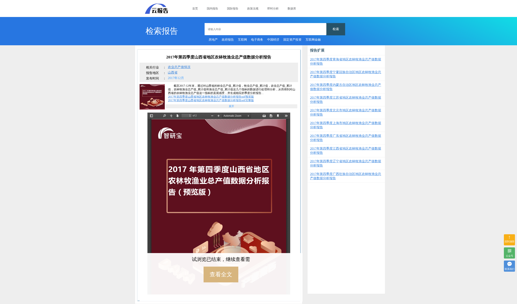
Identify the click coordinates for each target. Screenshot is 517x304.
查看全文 (221, 274)
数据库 (292, 8)
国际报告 (232, 8)
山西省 (173, 72)
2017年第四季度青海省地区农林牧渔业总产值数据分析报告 (345, 61)
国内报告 (212, 8)
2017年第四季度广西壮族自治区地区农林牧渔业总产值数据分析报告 (345, 176)
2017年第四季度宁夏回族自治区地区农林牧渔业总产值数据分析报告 (345, 74)
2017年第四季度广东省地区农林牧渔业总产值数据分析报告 (345, 138)
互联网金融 (313, 39)
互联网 (242, 39)
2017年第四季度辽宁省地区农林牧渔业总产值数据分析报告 (345, 163)
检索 (336, 29)
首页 (195, 8)
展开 (231, 106)
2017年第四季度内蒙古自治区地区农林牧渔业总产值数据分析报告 (345, 87)
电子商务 (257, 39)
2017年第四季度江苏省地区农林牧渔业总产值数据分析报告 (345, 99)
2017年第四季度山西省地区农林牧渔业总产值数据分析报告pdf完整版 (211, 100)
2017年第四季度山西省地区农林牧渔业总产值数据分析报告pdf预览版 (211, 96)
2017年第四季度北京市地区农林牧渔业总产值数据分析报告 (345, 112)
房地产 (213, 39)
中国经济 (273, 39)
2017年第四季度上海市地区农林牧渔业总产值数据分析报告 (345, 125)
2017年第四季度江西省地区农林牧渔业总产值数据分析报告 (345, 150)
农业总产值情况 (179, 67)
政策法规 (252, 8)
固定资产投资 (292, 39)
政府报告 (228, 39)
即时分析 (273, 8)
